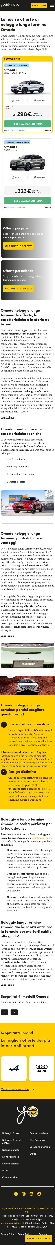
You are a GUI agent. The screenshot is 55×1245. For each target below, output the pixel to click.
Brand (5, 1170)
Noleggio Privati (11, 1133)
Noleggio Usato (10, 1149)
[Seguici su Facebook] (16, 1194)
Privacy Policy (7, 1234)
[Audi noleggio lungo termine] (41, 1068)
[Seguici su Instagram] (24, 1194)
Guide (32, 1153)
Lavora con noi (10, 1163)
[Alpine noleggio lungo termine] (14, 1068)
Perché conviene (38, 1133)
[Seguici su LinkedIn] (31, 1194)
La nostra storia (11, 1156)
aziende (45, 837)
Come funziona (10, 1177)
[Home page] (27, 1118)
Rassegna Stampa (39, 1146)
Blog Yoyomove (37, 1139)
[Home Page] (10, 5)
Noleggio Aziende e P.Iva (12, 1141)
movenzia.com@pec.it (12, 1223)
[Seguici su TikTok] (39, 1194)
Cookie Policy (24, 1234)
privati (35, 837)
